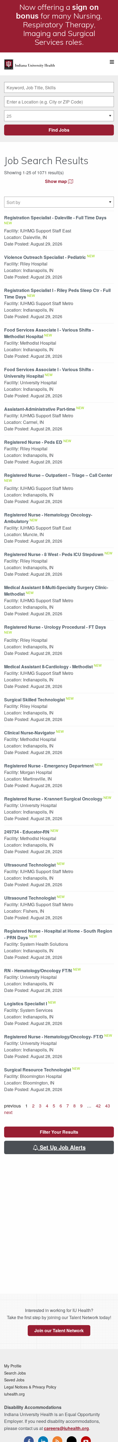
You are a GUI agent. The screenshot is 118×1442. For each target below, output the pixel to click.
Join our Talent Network (59, 1330)
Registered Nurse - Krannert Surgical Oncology (53, 799)
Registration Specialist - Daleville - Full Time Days (55, 217)
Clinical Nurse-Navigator (29, 732)
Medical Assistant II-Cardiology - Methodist (48, 666)
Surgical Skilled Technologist (34, 699)
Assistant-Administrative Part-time (39, 409)
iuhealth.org (14, 1394)
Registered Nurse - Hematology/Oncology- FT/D (53, 1036)
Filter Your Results (59, 1132)
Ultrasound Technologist (30, 865)
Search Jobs (15, 1373)
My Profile (12, 1366)
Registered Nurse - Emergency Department (49, 766)
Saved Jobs (14, 1379)
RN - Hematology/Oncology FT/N (38, 970)
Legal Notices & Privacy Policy (30, 1387)
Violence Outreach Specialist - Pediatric (45, 257)
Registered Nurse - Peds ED (33, 442)
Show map (56, 181)
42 (98, 1106)
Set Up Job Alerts (62, 1147)
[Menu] (112, 62)
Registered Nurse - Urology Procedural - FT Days (55, 627)
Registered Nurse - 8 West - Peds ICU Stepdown (53, 554)
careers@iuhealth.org (66, 1428)
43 (107, 1106)
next (8, 1112)
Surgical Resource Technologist (37, 1069)
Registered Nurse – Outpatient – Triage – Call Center (58, 475)
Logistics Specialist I (25, 1003)
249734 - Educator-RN (26, 832)
